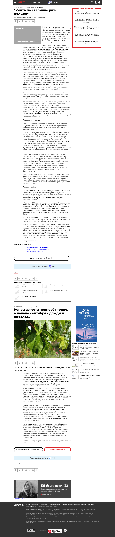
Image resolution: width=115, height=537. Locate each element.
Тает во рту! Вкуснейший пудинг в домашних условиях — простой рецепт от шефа (89, 353)
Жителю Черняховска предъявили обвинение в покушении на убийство (86, 42)
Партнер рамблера (41, 530)
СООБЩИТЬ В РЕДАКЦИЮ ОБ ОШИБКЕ (47, 506)
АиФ (24, 358)
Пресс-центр (44, 504)
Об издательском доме (32, 504)
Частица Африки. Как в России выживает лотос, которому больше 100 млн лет (90, 359)
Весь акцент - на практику (29, 296)
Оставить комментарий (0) (57, 449)
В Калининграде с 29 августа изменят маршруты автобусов (86, 27)
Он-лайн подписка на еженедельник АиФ (74, 504)
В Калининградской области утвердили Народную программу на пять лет (86, 13)
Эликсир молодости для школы (59, 285)
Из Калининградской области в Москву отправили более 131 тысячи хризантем (87, 20)
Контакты (91, 504)
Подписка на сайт (55, 504)
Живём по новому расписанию (58, 290)
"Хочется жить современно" (37, 249)
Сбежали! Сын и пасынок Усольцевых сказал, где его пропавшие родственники (90, 377)
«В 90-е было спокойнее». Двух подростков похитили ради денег (89, 364)
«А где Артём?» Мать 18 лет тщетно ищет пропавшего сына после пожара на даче (89, 371)
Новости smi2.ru (20, 499)
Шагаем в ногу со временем (37, 247)
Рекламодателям (31, 506)
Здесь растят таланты (35, 251)
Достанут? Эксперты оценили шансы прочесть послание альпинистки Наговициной (90, 347)
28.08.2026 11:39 (18, 306)
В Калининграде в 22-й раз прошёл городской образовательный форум (87, 35)
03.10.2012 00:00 (18, 7)
